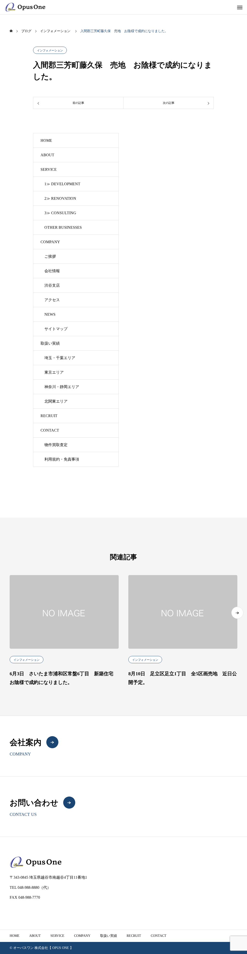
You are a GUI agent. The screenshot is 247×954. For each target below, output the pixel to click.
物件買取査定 (56, 445)
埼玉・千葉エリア (59, 358)
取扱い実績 (50, 343)
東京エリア (54, 372)
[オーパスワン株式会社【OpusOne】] (25, 7)
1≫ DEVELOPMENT (62, 184)
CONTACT (50, 430)
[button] (237, 613)
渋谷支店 (52, 285)
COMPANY (50, 242)
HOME (46, 140)
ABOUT (47, 155)
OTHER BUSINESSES (63, 227)
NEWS (49, 314)
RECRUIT (49, 416)
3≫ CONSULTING (60, 213)
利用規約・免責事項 (61, 459)
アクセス (52, 300)
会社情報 (52, 271)
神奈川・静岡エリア (61, 387)
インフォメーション (50, 50)
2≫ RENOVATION (60, 198)
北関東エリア (56, 401)
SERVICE (49, 169)
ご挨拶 (50, 256)
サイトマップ (56, 329)
